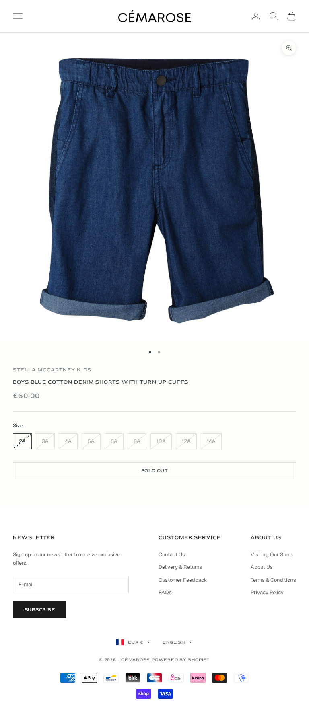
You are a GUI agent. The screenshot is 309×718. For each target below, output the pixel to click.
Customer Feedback (183, 579)
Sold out (154, 471)
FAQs (165, 592)
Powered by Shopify (181, 659)
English (174, 642)
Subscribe (40, 610)
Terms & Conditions (273, 579)
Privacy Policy (267, 592)
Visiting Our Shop (272, 554)
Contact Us (172, 554)
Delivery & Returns (180, 567)
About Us (262, 567)
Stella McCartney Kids (52, 370)
